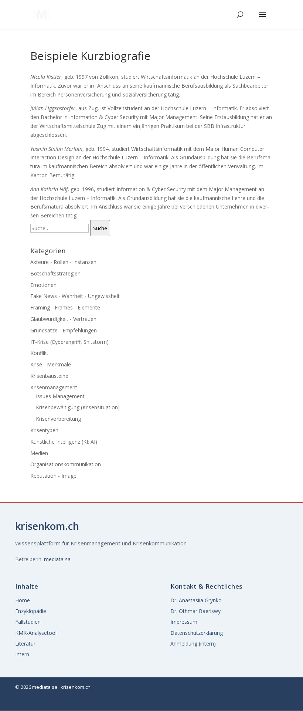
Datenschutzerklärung (196, 632)
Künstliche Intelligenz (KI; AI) (63, 441)
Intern (22, 654)
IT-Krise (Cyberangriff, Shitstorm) (69, 341)
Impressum (183, 621)
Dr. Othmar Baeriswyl (196, 610)
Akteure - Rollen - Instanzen (63, 261)
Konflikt (39, 352)
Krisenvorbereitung (58, 418)
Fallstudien (28, 621)
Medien (39, 453)
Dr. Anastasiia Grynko (196, 600)
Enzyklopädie (30, 610)
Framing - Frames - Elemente (65, 307)
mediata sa (57, 559)
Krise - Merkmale (50, 364)
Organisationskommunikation (65, 464)
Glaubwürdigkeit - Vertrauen (63, 318)
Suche (100, 228)
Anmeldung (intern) (193, 643)
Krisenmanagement (53, 387)
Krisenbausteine (49, 375)
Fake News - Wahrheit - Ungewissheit (75, 295)
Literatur (25, 643)
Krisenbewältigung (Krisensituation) (78, 407)
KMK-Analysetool (36, 632)
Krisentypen (44, 430)
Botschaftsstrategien (55, 273)
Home (22, 600)
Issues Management (60, 396)
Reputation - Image (53, 475)
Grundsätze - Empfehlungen (63, 330)
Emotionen (43, 284)
